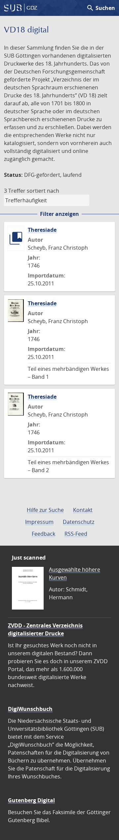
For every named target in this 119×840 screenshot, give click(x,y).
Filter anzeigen (59, 214)
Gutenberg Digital (31, 800)
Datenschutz (78, 521)
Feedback (43, 533)
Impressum (39, 521)
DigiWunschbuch (30, 709)
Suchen (100, 8)
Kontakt (83, 510)
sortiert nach (43, 190)
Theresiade (42, 229)
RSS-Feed (75, 533)
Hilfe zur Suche (45, 510)
